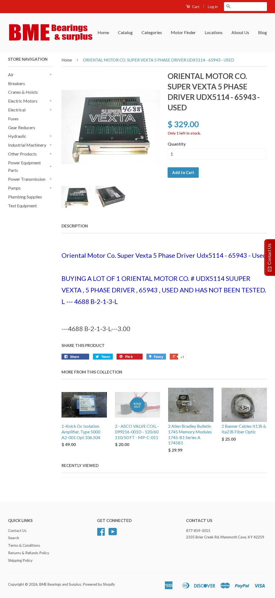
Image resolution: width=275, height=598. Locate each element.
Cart (195, 6)
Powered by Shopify (99, 584)
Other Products (22, 153)
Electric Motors (22, 100)
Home (103, 32)
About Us (240, 32)
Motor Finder (183, 32)
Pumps (14, 187)
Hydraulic (17, 136)
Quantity (177, 143)
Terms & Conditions (24, 545)
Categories (152, 32)
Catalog (125, 32)
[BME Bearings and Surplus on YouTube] (112, 533)
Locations (214, 32)
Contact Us (17, 530)
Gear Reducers (21, 127)
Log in (213, 6)
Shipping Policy (20, 560)
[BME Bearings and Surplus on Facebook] (101, 533)
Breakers (16, 83)
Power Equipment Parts (24, 166)
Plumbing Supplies (25, 196)
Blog (262, 32)
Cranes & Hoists (23, 92)
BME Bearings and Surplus (60, 584)
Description (74, 225)
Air (11, 74)
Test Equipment (22, 205)
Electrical (17, 109)
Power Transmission (26, 179)
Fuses (13, 118)
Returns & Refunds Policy (28, 553)
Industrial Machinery (27, 144)
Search (13, 538)
